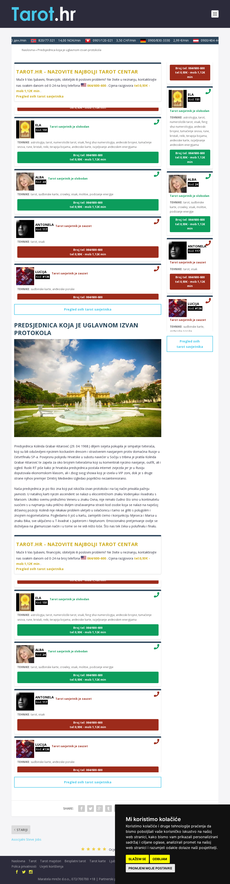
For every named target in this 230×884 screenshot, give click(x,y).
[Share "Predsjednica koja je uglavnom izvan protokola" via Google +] (99, 808)
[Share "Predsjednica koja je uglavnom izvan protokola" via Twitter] (90, 808)
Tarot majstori (50, 861)
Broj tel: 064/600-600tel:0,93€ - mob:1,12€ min (88, 151)
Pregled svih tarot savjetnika (40, 96)
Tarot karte (97, 861)
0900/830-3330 (162, 40)
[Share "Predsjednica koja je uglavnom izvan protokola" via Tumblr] (108, 808)
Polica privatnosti (23, 866)
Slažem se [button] (137, 859)
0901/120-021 (108, 40)
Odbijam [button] (160, 859)
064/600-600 (96, 85)
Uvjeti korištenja (51, 866)
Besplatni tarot (75, 861)
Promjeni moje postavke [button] (150, 868)
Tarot (33, 861)
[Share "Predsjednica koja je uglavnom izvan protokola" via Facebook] (81, 808)
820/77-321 (53, 40)
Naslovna (28, 50)
